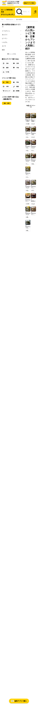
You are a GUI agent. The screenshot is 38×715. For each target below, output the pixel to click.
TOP (2, 19)
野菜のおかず (9, 19)
